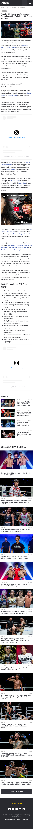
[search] (24, 3)
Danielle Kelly (14, 181)
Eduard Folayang (15, 250)
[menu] (30, 3)
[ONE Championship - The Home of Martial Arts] (5, 3)
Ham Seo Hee (12, 95)
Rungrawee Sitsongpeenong (19, 247)
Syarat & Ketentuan (22, 819)
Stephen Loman (22, 245)
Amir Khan (4, 250)
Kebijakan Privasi (10, 819)
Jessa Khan (22, 183)
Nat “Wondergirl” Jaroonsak (21, 234)
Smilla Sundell (10, 169)
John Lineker (11, 245)
